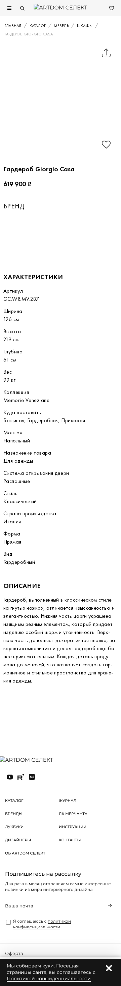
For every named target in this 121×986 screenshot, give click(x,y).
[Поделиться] (106, 53)
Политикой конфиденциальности (49, 979)
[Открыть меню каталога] (9, 8)
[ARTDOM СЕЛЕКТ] (31, 760)
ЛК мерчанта (73, 813)
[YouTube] (9, 777)
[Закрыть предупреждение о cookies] (109, 968)
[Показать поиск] (22, 8)
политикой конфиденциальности (42, 924)
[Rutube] (21, 777)
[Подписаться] (110, 906)
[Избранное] (112, 8)
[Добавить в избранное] (106, 144)
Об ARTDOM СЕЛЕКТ (25, 853)
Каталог (14, 800)
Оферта (14, 953)
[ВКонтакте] (32, 777)
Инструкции (72, 826)
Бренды (14, 813)
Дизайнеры (18, 840)
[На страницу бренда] (40, 237)
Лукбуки (14, 826)
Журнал (67, 800)
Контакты (70, 840)
